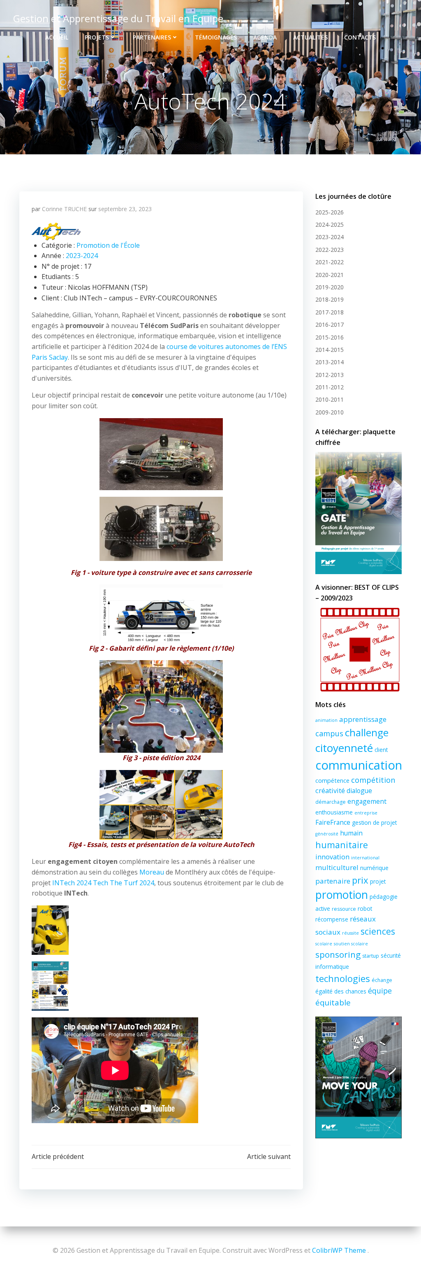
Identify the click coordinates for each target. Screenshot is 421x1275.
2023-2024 (82, 255)
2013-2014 (329, 362)
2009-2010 (329, 412)
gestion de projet (374, 822)
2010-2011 (329, 399)
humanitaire (341, 845)
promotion (341, 894)
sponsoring (338, 954)
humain (351, 833)
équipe (380, 991)
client (381, 750)
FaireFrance (332, 822)
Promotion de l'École (108, 245)
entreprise (365, 813)
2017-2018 (329, 312)
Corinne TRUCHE (64, 209)
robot (365, 908)
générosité (326, 834)
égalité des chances (340, 991)
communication (358, 765)
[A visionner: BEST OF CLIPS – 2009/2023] (358, 649)
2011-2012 (329, 387)
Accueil (56, 37)
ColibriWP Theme (339, 1250)
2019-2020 (329, 287)
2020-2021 (329, 275)
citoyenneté (344, 747)
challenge (367, 732)
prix (360, 880)
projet (378, 881)
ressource (344, 908)
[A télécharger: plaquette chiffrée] (358, 513)
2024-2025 (329, 224)
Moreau (151, 872)
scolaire (323, 944)
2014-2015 (329, 350)
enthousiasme (334, 812)
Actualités (310, 37)
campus (329, 733)
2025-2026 (329, 212)
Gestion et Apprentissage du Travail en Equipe (118, 18)
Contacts (360, 37)
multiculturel (337, 867)
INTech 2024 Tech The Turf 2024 (103, 882)
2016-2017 (329, 324)
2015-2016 (329, 337)
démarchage (330, 801)
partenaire (332, 881)
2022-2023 (329, 250)
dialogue (359, 790)
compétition (373, 780)
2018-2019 (329, 299)
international (365, 858)
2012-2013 (329, 375)
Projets (97, 37)
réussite (350, 933)
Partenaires (152, 37)
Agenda (265, 37)
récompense (331, 919)
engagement (366, 801)
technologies (342, 978)
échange (382, 980)
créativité (330, 790)
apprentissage (362, 719)
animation (326, 720)
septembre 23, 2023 (125, 209)
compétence (332, 780)
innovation (332, 856)
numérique (374, 868)
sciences (378, 931)
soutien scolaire (351, 944)
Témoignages (216, 37)
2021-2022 (329, 262)
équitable (333, 1002)
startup (370, 955)
